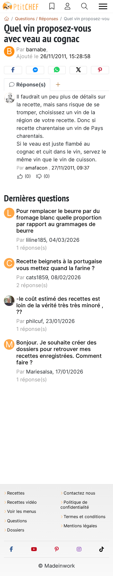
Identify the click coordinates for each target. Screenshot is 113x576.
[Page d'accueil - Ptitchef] (6, 18)
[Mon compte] (67, 6)
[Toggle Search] (84, 6)
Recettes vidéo (22, 502)
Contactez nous (79, 493)
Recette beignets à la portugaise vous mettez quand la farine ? (59, 264)
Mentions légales (80, 525)
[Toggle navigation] (103, 6)
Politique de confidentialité (74, 505)
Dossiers (15, 530)
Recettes (15, 493)
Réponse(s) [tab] (30, 84)
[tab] (58, 84)
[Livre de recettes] (52, 6)
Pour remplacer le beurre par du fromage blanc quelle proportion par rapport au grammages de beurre (59, 221)
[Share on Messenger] (35, 70)
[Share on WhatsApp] (56, 70)
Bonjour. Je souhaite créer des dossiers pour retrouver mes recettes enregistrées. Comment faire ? (59, 352)
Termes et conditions (84, 516)
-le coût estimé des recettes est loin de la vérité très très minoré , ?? (59, 305)
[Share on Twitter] (78, 70)
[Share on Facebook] (13, 70)
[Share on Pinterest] (100, 70)
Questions (17, 520)
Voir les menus (21, 511)
